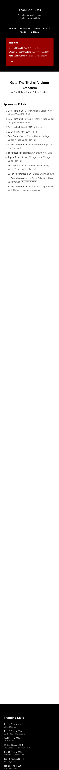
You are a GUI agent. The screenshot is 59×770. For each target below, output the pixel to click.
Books (46, 28)
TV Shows (25, 28)
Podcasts (35, 31)
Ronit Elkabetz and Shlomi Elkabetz (30, 92)
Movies (12, 28)
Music (37, 28)
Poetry (22, 31)
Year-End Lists (29, 9)
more (11, 61)
